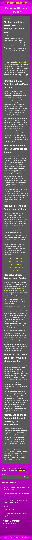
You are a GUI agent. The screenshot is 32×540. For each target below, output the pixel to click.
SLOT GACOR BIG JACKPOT (19, 537)
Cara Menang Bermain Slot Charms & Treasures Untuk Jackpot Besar (15, 264)
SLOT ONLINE (7, 18)
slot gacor (5, 528)
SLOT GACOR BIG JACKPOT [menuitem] (12, 459)
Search (4, 474)
